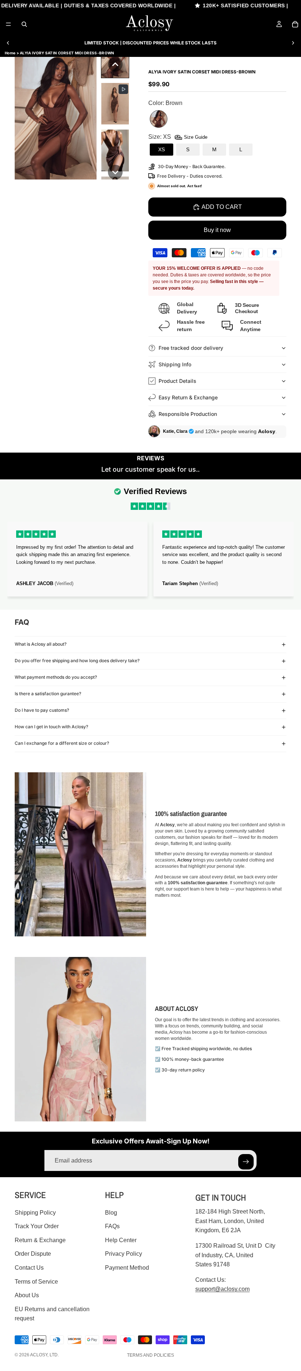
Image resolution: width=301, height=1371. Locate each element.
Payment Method (127, 1268)
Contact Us (29, 1268)
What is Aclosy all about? (40, 644)
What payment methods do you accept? (56, 677)
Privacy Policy (123, 1254)
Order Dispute (33, 1254)
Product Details (177, 381)
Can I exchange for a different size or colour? (62, 743)
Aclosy (38, 1354)
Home (10, 53)
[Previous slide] (8, 43)
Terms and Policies (150, 1355)
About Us (27, 1295)
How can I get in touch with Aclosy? (51, 726)
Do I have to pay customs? (42, 710)
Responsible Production (188, 414)
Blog (111, 1212)
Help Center (121, 1240)
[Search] (24, 24)
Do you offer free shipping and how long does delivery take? (77, 660)
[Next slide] (293, 43)
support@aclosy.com (222, 1289)
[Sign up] (246, 1161)
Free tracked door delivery (192, 348)
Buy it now (217, 230)
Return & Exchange (40, 1240)
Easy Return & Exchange (188, 397)
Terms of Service (36, 1281)
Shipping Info (175, 364)
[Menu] (8, 24)
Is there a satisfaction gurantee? (48, 693)
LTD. (54, 1354)
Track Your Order (37, 1226)
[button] (115, 64)
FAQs (112, 1226)
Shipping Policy (35, 1212)
